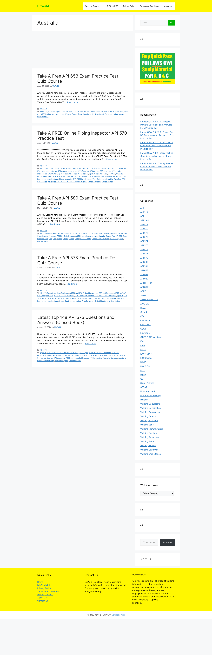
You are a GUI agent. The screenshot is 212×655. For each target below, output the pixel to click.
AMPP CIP (145, 212)
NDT (142, 370)
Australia (43, 111)
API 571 (144, 233)
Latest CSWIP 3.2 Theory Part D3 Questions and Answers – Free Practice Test (156, 145)
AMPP (143, 208)
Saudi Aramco (147, 383)
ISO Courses (146, 358)
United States (42, 117)
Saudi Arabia (88, 114)
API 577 (144, 253)
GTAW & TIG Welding (150, 337)
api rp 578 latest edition (61, 298)
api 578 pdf (117, 293)
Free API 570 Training (91, 176)
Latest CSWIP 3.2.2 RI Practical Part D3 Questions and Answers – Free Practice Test (157, 124)
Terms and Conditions (149, 6)
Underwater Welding (150, 395)
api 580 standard (82, 236)
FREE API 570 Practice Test (54, 176)
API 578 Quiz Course (107, 296)
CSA (142, 316)
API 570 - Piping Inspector (51, 168)
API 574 (144, 241)
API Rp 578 (46, 298)
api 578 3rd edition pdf (85, 293)
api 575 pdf (83, 353)
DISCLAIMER (112, 6)
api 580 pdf (115, 233)
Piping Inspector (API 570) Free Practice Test (77, 179)
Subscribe (167, 542)
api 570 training (51, 174)
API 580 (43, 231)
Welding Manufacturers (151, 429)
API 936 (144, 274)
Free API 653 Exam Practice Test (109, 111)
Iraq (57, 114)
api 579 (120, 296)
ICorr (142, 345)
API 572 (144, 237)
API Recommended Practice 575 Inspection (84, 358)
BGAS (143, 308)
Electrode (145, 333)
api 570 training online (98, 174)
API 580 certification (48, 233)
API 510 (144, 224)
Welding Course (92, 6)
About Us (168, 6)
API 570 (43, 166)
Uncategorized (147, 391)
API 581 (144, 266)
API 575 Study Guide (88, 355)
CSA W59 (145, 320)
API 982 (144, 279)
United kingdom (119, 114)
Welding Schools (148, 441)
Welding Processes (149, 437)
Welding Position (148, 433)
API (142, 216)
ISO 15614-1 (146, 354)
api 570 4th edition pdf (72, 168)
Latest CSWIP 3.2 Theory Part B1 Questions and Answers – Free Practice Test (156, 166)
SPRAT (143, 387)
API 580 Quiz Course (65, 236)
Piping (143, 374)
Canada (51, 111)
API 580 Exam (85, 233)
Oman (74, 114)
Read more (72, 102)
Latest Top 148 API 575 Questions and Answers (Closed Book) (75, 320)
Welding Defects (148, 416)
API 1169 (144, 220)
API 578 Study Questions (64, 296)
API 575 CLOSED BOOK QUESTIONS (62, 353)
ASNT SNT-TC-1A (149, 299)
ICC (142, 341)
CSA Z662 (145, 324)
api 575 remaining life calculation (66, 355)
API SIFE (144, 287)
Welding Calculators (150, 404)
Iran (53, 114)
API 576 (144, 249)
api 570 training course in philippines (73, 174)
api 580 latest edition (100, 233)
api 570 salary (102, 171)
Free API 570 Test (74, 176)
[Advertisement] (82, 50)
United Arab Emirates (103, 114)
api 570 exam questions (64, 171)
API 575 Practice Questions (100, 353)
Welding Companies (150, 412)
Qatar (80, 114)
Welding (144, 399)
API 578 (43, 290)
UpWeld (43, 6)
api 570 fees (80, 171)
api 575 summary (58, 358)
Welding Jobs (147, 424)
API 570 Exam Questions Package (54, 293)
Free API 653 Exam (87, 111)
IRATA (143, 349)
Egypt (58, 111)
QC (141, 379)
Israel (62, 114)
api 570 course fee (115, 168)
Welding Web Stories (150, 454)
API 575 (43, 350)
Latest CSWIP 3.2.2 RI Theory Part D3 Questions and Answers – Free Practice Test (157, 135)
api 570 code (87, 168)
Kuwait (68, 114)
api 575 (43, 353)
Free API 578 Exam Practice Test (106, 298)
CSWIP (143, 329)
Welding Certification (150, 408)
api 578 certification (104, 293)
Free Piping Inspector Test (111, 176)
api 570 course (100, 168)
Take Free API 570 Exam (58, 182)
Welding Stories (148, 445)
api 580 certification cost (68, 233)
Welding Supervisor (149, 450)
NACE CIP (145, 366)
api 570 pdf (91, 171)
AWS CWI (145, 304)
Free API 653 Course (70, 111)
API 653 (43, 109)
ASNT (143, 295)
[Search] (171, 23)
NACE (143, 362)
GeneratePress (118, 615)
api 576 (72, 293)
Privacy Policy (129, 6)
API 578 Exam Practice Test (86, 296)
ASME (143, 291)
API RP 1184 (146, 283)
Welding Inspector (149, 420)
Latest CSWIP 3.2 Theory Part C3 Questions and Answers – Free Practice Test (156, 156)
